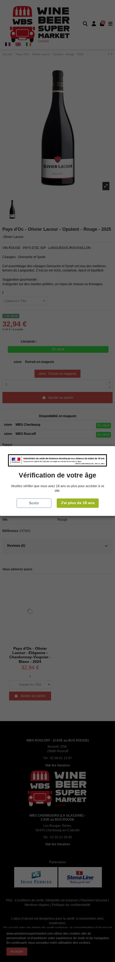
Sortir (34, 503)
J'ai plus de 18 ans (78, 503)
